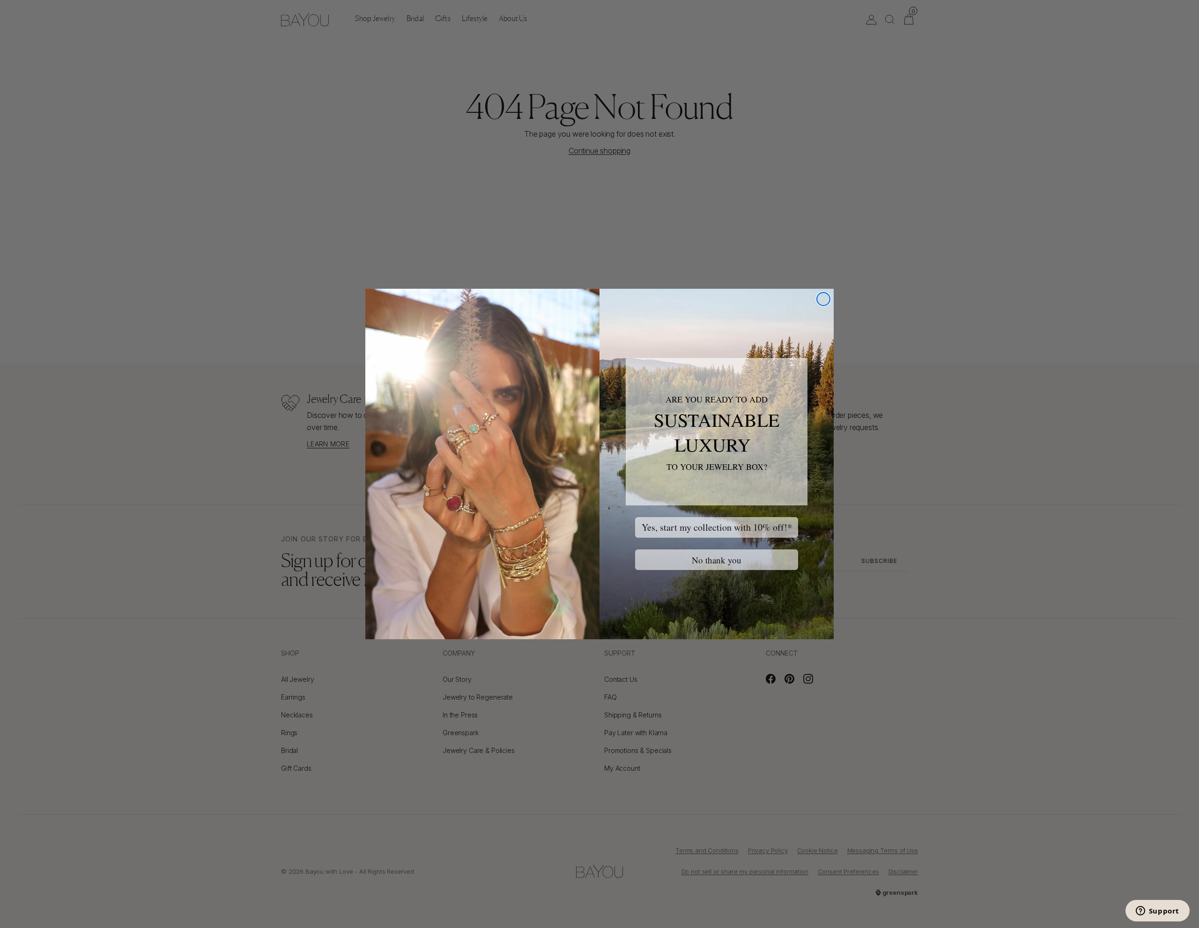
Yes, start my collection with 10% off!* (717, 527)
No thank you (716, 560)
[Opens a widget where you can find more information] (1157, 911)
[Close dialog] (823, 299)
